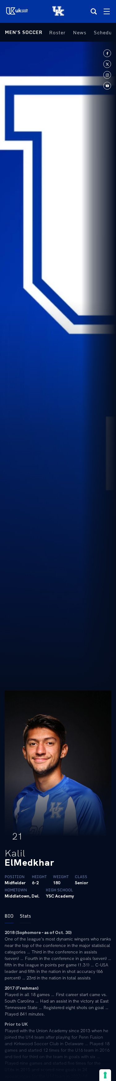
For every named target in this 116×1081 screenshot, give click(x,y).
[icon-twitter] (107, 64)
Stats (25, 915)
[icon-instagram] (107, 75)
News (79, 32)
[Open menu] (107, 11)
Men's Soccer (23, 32)
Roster (57, 32)
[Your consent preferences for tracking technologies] (105, 1075)
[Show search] (94, 11)
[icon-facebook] (107, 53)
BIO (9, 915)
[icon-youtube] (107, 86)
